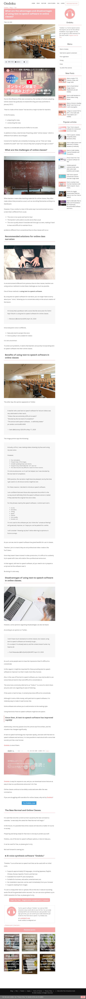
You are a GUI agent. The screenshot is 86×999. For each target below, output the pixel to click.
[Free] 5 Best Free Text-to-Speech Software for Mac (73, 159)
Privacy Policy (48, 991)
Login (62, 3)
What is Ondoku (64, 49)
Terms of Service (37, 991)
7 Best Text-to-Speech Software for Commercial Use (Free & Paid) (74, 129)
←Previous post (8, 925)
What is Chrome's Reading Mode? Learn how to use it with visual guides (74, 105)
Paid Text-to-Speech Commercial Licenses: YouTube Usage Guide (73, 176)
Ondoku (6, 7)
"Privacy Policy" (21, 997)
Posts (61, 64)
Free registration (72, 3)
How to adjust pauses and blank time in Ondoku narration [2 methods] (74, 144)
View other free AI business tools (66, 991)
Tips (15, 7)
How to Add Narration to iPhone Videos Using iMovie (73, 97)
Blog (11, 7)
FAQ (58, 3)
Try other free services (66, 68)
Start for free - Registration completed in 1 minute (29, 900)
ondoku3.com (25, 918)
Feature (43, 3)
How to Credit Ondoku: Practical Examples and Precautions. (73, 152)
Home (33, 3)
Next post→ (17, 925)
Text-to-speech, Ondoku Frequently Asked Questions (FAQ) (73, 136)
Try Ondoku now (29, 803)
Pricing (61, 60)
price (38, 3)
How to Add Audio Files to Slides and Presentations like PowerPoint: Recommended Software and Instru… (74, 204)
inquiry (28, 991)
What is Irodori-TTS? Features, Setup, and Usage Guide (72, 80)
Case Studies (51, 3)
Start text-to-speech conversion (68, 53)
